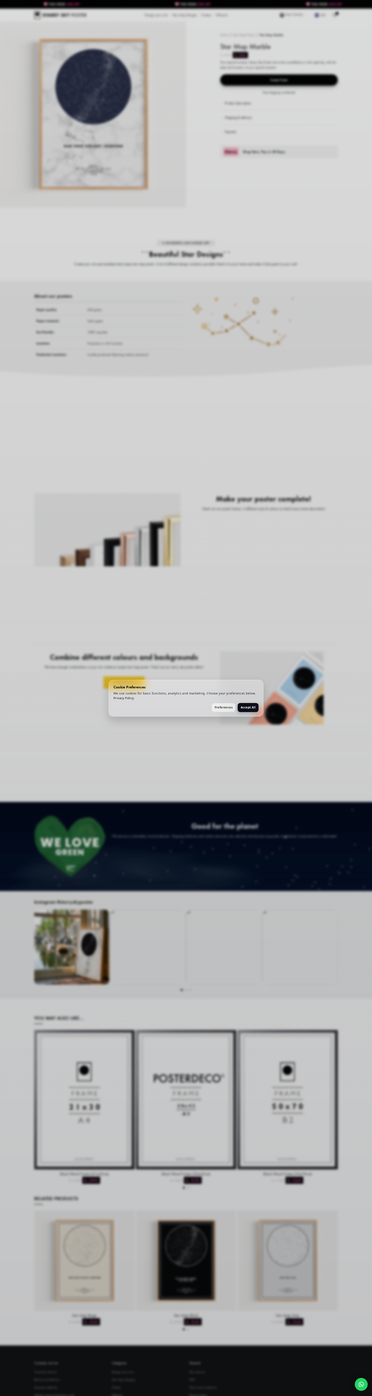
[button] (361, 1384)
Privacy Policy (123, 698)
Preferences (223, 707)
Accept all (248, 707)
